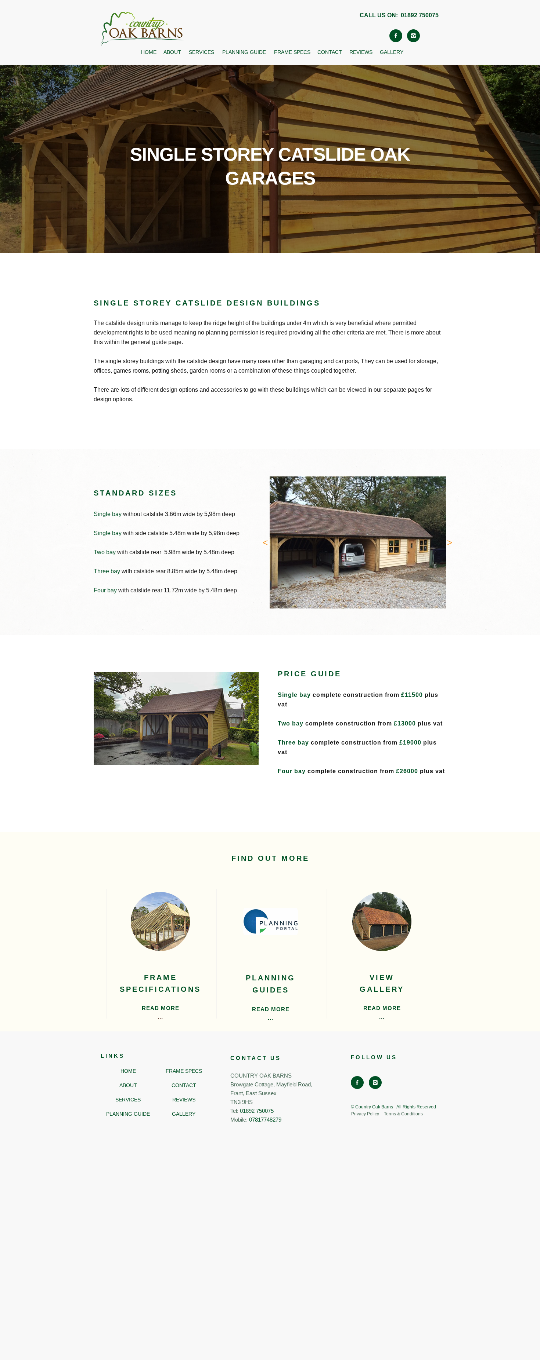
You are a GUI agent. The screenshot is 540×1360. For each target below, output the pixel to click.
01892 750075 (420, 15)
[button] (265, 542)
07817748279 (265, 1119)
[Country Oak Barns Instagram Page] (413, 35)
